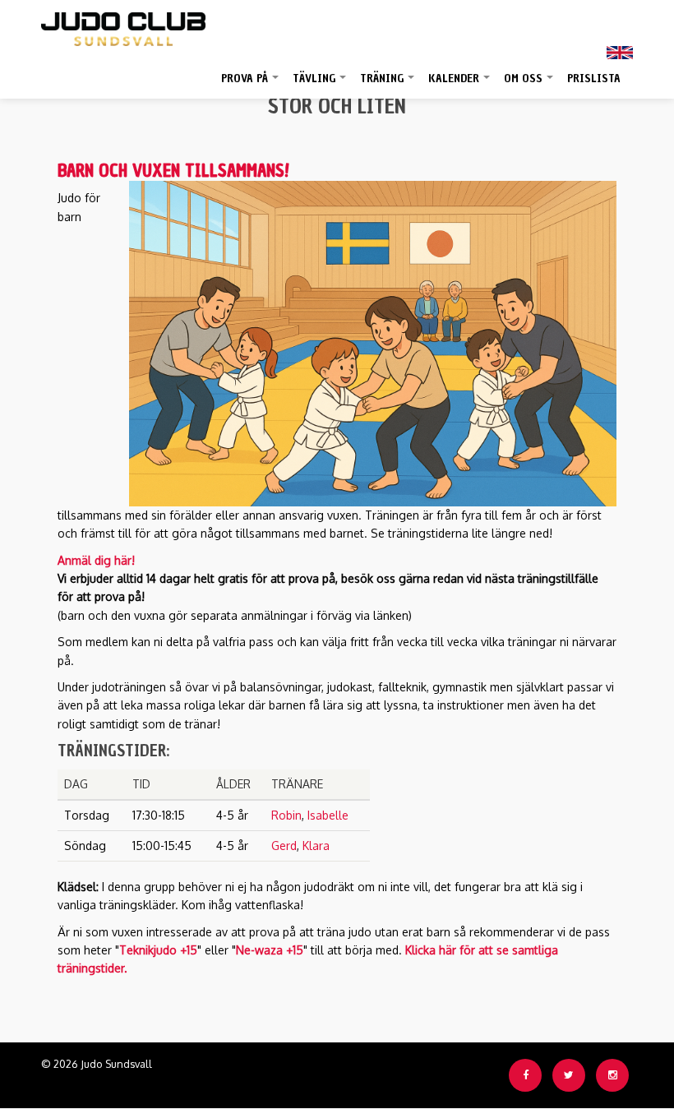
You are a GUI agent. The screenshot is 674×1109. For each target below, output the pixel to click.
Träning (388, 85)
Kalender (460, 85)
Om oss (529, 85)
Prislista (594, 78)
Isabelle (328, 815)
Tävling (320, 85)
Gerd (284, 846)
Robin (286, 815)
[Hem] (123, 25)
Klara (316, 846)
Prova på (250, 85)
